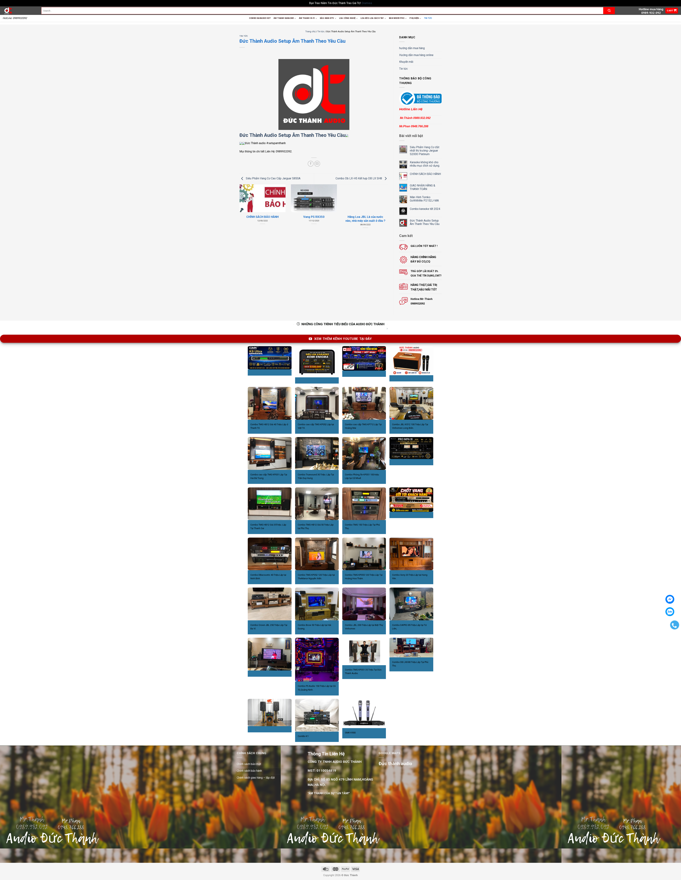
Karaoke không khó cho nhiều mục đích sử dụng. (425, 164)
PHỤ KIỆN (414, 18)
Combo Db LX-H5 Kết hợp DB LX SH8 (359, 178)
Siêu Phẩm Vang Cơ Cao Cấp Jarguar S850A (272, 178)
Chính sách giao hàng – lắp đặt (256, 777)
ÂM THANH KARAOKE (284, 18)
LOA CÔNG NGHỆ (347, 18)
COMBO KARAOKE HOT (260, 18)
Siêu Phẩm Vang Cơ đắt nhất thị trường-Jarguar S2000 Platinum (424, 151)
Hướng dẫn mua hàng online (416, 55)
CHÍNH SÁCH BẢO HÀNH (425, 174)
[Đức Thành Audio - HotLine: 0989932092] (19, 10)
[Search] (609, 10)
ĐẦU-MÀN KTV (327, 18)
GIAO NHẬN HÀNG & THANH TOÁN (422, 187)
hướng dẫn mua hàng (412, 48)
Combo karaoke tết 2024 (425, 209)
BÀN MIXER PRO (396, 18)
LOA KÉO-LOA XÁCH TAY (372, 18)
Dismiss (367, 3)
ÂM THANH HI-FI (307, 18)
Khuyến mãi (406, 61)
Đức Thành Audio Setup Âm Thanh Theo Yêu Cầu (292, 135)
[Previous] (244, 205)
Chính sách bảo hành (249, 770)
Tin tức (428, 18)
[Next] (383, 205)
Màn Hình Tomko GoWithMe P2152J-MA (424, 198)
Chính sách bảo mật (249, 764)
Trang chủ (310, 31)
